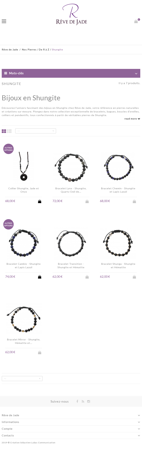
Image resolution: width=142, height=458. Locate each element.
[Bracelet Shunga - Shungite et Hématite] (118, 243)
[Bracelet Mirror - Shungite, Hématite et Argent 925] (24, 319)
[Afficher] (27, 201)
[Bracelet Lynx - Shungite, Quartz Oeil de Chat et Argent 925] (71, 168)
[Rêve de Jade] (71, 14)
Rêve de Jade (10, 49)
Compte (7, 428)
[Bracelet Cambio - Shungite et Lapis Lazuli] (24, 243)
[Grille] (4, 131)
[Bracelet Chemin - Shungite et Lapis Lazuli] (118, 168)
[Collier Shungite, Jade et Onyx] (24, 168)
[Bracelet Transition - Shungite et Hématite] (71, 243)
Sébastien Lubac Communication (37, 442)
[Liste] (9, 131)
